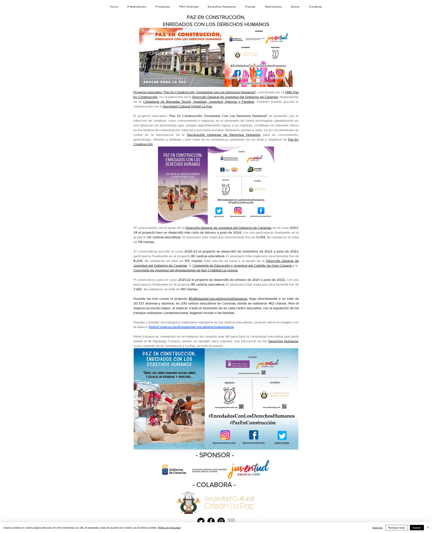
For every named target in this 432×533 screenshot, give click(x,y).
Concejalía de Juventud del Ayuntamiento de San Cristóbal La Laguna (185, 270)
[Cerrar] (428, 527)
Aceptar (417, 527)
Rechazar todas (396, 527)
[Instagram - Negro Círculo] (221, 521)
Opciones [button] (377, 527)
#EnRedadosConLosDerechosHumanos (218, 298)
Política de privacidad (169, 527)
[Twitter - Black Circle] (201, 521)
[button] (163, 7)
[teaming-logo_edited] (231, 521)
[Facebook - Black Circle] (211, 521)
